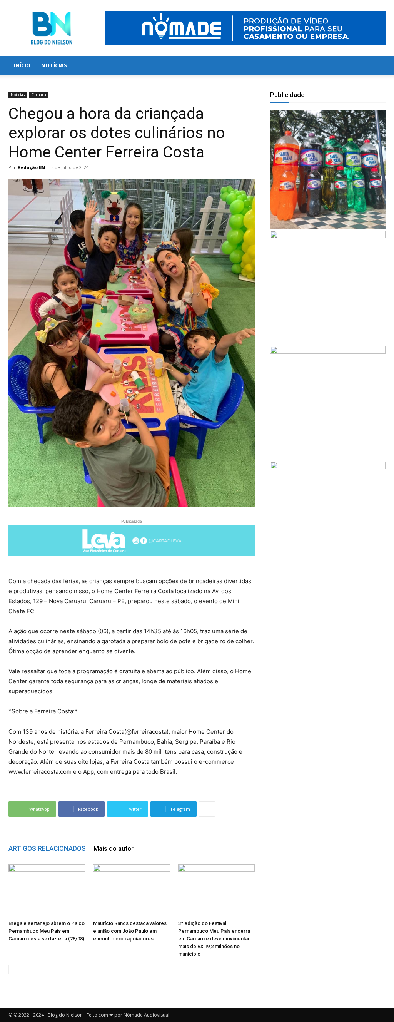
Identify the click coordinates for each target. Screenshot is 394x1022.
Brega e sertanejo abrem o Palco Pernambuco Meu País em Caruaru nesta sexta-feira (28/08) (46, 931)
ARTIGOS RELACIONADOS (47, 848)
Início (22, 65)
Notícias (54, 65)
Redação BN (31, 167)
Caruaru (38, 94)
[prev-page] (13, 969)
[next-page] (25, 969)
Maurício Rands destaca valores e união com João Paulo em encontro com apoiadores (130, 931)
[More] (207, 809)
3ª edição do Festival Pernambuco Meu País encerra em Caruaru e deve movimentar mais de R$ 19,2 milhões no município (214, 938)
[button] (376, 66)
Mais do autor (113, 848)
